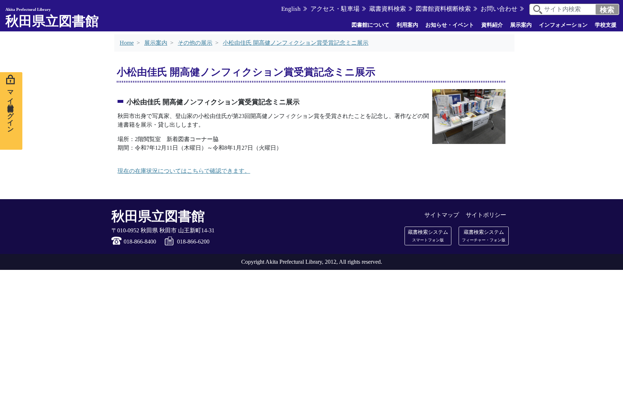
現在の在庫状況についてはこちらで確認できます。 (184, 171)
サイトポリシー (486, 215)
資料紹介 (492, 25)
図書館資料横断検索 (443, 8)
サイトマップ (441, 215)
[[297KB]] (468, 116)
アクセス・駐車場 (334, 8)
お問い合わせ (499, 8)
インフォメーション (563, 25)
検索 (607, 10)
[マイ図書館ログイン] (11, 111)
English (291, 8)
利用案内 (407, 25)
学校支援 (606, 25)
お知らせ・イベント (449, 25)
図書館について (370, 25)
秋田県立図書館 (52, 18)
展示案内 (521, 25)
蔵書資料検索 (387, 8)
